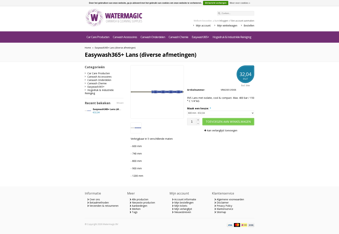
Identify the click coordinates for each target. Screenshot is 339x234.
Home (88, 47)
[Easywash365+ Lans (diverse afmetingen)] (136, 132)
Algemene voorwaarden (230, 199)
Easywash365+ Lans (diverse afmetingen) (115, 47)
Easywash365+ (200, 37)
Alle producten (139, 199)
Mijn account (203, 25)
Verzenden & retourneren (103, 205)
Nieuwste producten (143, 202)
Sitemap (221, 212)
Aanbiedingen (139, 205)
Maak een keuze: (199, 108)
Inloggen (223, 20)
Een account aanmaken (242, 20)
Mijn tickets (180, 205)
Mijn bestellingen (184, 202)
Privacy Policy (224, 205)
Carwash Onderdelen (153, 37)
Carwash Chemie (178, 37)
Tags (134, 212)
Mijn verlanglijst (183, 209)
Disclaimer (222, 202)
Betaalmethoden (99, 202)
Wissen (120, 102)
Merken (136, 209)
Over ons (94, 199)
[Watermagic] (120, 18)
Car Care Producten (98, 37)
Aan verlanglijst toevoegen (221, 130)
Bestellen (249, 25)
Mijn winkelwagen (227, 25)
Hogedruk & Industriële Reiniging (232, 37)
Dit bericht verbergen (215, 3)
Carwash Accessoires (125, 37)
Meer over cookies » (240, 3)
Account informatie (185, 199)
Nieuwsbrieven (182, 212)
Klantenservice (224, 209)
